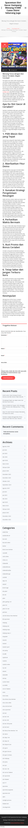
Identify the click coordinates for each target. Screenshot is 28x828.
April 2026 (5, 460)
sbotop (4, 678)
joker (4, 598)
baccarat (5, 539)
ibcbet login (5, 587)
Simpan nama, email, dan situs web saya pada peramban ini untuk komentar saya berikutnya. (13, 372)
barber (4, 546)
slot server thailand (7, 772)
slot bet (5, 713)
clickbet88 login (6, 574)
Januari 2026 (6, 471)
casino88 (5, 553)
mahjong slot (6, 626)
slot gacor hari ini (7, 751)
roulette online (6, 664)
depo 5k (5, 580)
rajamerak (5, 657)
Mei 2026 (5, 457)
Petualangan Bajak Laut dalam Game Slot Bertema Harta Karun (13, 401)
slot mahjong (6, 758)
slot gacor (5, 748)
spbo (4, 796)
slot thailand (6, 779)
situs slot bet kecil (7, 706)
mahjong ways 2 (7, 633)
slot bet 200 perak (7, 723)
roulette (5, 661)
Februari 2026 (6, 467)
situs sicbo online (7, 702)
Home (8, 28)
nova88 (4, 654)
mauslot (5, 640)
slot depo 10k (6, 737)
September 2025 (7, 484)
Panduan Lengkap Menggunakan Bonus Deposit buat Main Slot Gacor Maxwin (12, 417)
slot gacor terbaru (7, 755)
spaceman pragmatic (8, 789)
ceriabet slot (6, 91)
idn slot (4, 594)
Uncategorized (15, 28)
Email (3, 355)
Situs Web (4, 362)
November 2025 (7, 478)
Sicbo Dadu (5, 695)
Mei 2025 (5, 498)
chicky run (5, 560)
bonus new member (8, 549)
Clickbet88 (5, 563)
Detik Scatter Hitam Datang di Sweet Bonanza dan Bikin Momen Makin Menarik (13, 396)
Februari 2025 (6, 509)
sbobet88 (5, 675)
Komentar (4, 335)
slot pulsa (5, 762)
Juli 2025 (5, 491)
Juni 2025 (5, 495)
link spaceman (6, 619)
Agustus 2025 (6, 488)
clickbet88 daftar (7, 570)
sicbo (4, 692)
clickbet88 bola (6, 567)
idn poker (5, 591)
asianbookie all (6, 535)
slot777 (4, 782)
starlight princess (7, 800)
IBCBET (4, 584)
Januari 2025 (6, 512)
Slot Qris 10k (6, 769)
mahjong (5, 622)
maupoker (5, 636)
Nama (3, 348)
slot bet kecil (6, 727)
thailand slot (6, 803)
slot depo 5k (6, 741)
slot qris (5, 765)
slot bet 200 (6, 720)
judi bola (5, 612)
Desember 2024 (7, 516)
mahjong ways (6, 629)
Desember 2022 (7, 519)
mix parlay (5, 650)
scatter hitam (6, 682)
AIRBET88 (5, 532)
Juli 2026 (5, 450)
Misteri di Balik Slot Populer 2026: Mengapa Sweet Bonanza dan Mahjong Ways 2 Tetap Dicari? (14, 407)
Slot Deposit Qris (7, 744)
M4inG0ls (5, 70)
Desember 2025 (7, 474)
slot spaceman (6, 776)
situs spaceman (6, 709)
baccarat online (6, 542)
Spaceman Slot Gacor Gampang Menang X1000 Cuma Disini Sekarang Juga (13, 7)
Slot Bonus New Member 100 (10, 730)
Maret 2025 (6, 505)
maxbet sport (6, 647)
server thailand (6, 688)
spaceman (5, 786)
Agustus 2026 (6, 446)
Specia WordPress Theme (17, 822)
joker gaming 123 (7, 601)
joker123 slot (6, 608)
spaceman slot (6, 793)
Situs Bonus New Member (9, 699)
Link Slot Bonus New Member (10, 615)
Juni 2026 (5, 453)
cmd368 (5, 577)
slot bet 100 (6, 716)
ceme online (6, 556)
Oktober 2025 (6, 481)
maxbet (4, 643)
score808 (5, 685)
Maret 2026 (6, 464)
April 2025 (5, 502)
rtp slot (4, 668)
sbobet (4, 671)
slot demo (5, 734)
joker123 (5, 605)
